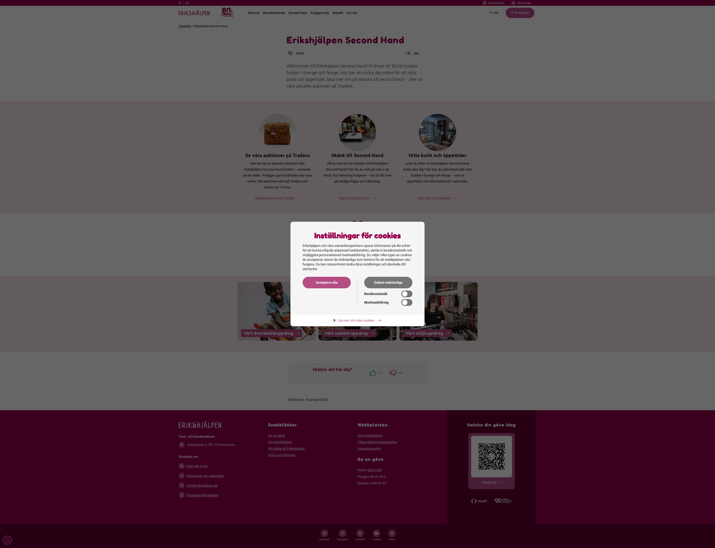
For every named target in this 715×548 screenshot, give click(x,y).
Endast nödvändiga (388, 282)
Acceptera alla (327, 282)
